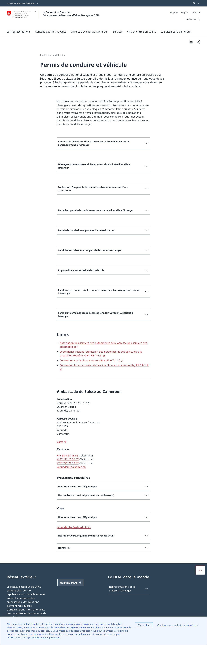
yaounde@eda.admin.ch (71, 467)
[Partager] (198, 41)
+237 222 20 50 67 (68, 459)
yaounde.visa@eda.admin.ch (74, 527)
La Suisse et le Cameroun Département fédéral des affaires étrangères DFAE (71, 14)
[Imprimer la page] (191, 41)
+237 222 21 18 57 (68, 463)
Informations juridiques (47, 637)
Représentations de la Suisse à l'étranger (122, 588)
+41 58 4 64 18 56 (67, 455)
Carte (60, 441)
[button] (19, 31)
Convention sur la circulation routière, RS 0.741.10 (90, 360)
